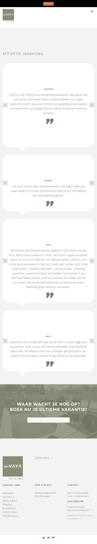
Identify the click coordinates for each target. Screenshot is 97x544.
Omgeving (10, 512)
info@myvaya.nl (81, 496)
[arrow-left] (5, 105)
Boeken (8, 493)
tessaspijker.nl (74, 518)
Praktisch (10, 516)
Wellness (10, 500)
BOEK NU (48, 4)
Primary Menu (92, 11)
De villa (9, 497)
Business (9, 508)
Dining (7, 504)
